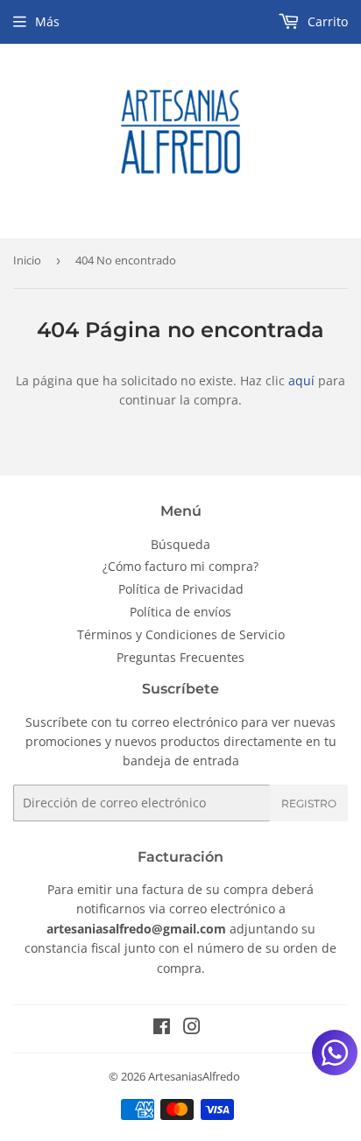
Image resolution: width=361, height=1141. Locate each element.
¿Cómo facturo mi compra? (180, 566)
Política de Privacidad (181, 589)
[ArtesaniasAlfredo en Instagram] (192, 1028)
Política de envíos (180, 611)
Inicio (27, 260)
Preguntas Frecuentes (180, 657)
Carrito (326, 21)
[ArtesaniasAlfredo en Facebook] (161, 1028)
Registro (308, 803)
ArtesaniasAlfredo (194, 1076)
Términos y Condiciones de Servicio (181, 634)
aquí (301, 380)
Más (47, 21)
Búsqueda (180, 544)
